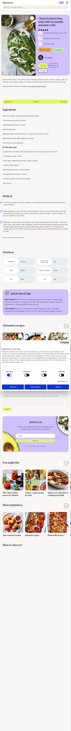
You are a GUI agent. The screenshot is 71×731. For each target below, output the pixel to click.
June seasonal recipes (12, 535)
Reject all (13, 387)
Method (36, 102)
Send (44, 71)
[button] (66, 326)
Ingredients (8, 102)
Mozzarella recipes (56, 535)
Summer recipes (32, 535)
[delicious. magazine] (8, 3)
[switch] (26, 375)
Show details (62, 381)
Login (61, 3)
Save (44, 65)
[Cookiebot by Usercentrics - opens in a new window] (61, 342)
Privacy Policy (42, 446)
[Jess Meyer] (40, 57)
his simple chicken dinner (37, 86)
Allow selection (35, 387)
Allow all (58, 387)
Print (54, 65)
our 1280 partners (12, 351)
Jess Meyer (48, 57)
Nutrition (63, 102)
